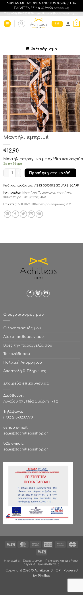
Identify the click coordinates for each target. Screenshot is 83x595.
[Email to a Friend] (31, 214)
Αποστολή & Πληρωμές (24, 371)
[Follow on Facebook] (30, 293)
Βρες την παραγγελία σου (27, 345)
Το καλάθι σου (16, 354)
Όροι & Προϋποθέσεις (42, 564)
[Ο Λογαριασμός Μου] (68, 24)
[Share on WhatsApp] (7, 214)
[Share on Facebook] (15, 214)
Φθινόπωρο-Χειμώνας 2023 (51, 204)
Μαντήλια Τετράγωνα (38, 192)
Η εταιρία (12, 560)
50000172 (24, 204)
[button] (7, 23)
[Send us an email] (46, 293)
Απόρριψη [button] (61, 8)
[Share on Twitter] (23, 214)
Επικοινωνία (32, 560)
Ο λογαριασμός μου (22, 328)
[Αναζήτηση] (21, 23)
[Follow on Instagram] (38, 293)
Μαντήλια (63, 192)
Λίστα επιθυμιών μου (23, 337)
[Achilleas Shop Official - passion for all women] (38, 23)
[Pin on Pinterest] (39, 214)
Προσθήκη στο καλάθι (50, 173)
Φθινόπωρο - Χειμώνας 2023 (24, 197)
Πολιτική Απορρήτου (22, 363)
